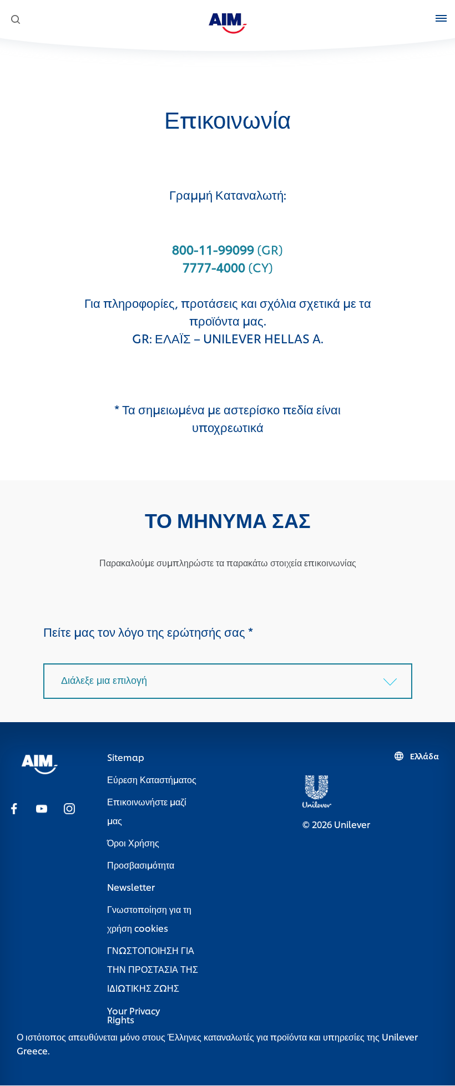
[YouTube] (41, 808)
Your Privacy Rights (133, 1015)
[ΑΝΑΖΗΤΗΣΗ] (15, 20)
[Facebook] (13, 808)
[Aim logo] (228, 21)
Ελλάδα (424, 756)
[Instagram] (69, 808)
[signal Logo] (39, 762)
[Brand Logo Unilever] (316, 789)
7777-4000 (214, 266)
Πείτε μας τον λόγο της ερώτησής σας (148, 631)
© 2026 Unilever (336, 824)
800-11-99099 (213, 249)
